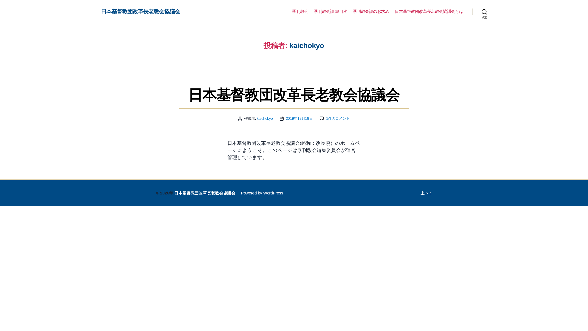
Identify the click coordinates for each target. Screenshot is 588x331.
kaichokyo (265, 118)
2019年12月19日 (299, 118)
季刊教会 (300, 11)
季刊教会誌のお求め (371, 11)
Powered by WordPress (262, 193)
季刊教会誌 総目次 (330, 11)
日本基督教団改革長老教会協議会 (140, 11)
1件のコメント (338, 118)
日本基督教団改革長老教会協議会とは (429, 11)
